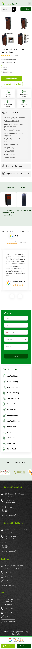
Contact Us (16, 634)
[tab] (16, 113)
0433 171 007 (10, 503)
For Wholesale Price (12, 84)
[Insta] (6, 510)
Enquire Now (11, 79)
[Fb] (2, 510)
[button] (29, 3)
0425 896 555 (10, 539)
